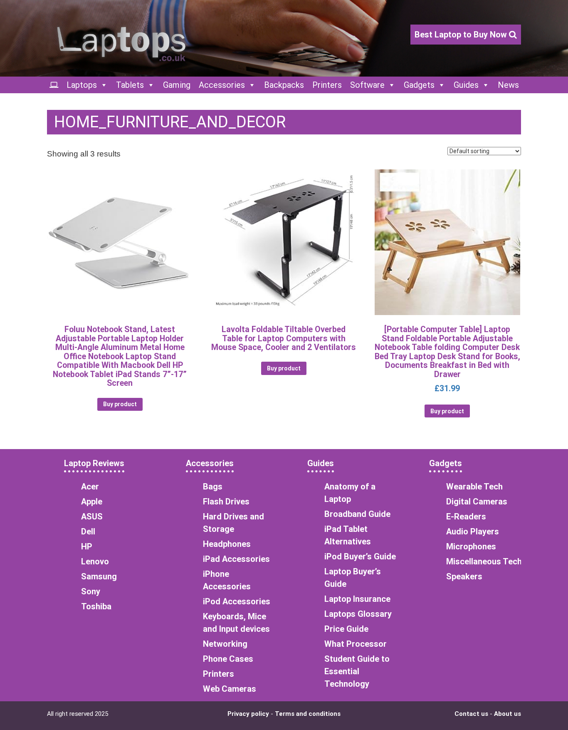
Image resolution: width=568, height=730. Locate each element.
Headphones (227, 544)
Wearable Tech (474, 487)
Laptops (82, 85)
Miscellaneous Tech (484, 561)
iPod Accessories (236, 601)
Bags (212, 487)
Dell (88, 531)
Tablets (130, 85)
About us (507, 714)
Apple (91, 502)
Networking (225, 644)
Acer (90, 487)
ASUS (92, 516)
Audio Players (472, 531)
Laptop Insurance (357, 599)
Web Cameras (229, 689)
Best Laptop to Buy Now (462, 35)
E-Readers (466, 516)
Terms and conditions (308, 714)
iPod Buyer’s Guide (360, 556)
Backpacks (284, 85)
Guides (466, 85)
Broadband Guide (357, 514)
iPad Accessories (236, 559)
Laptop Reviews (94, 463)
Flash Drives (226, 502)
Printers (327, 85)
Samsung (99, 576)
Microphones (471, 546)
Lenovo (95, 561)
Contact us (471, 714)
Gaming (176, 85)
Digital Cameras (476, 502)
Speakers (464, 576)
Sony (90, 591)
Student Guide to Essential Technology (357, 671)
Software (367, 85)
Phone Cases (228, 659)
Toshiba (96, 606)
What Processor (355, 644)
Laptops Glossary (358, 614)
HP (86, 546)
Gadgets (419, 85)
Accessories (222, 85)
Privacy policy (248, 714)
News (508, 85)
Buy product (120, 404)
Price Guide (346, 629)
